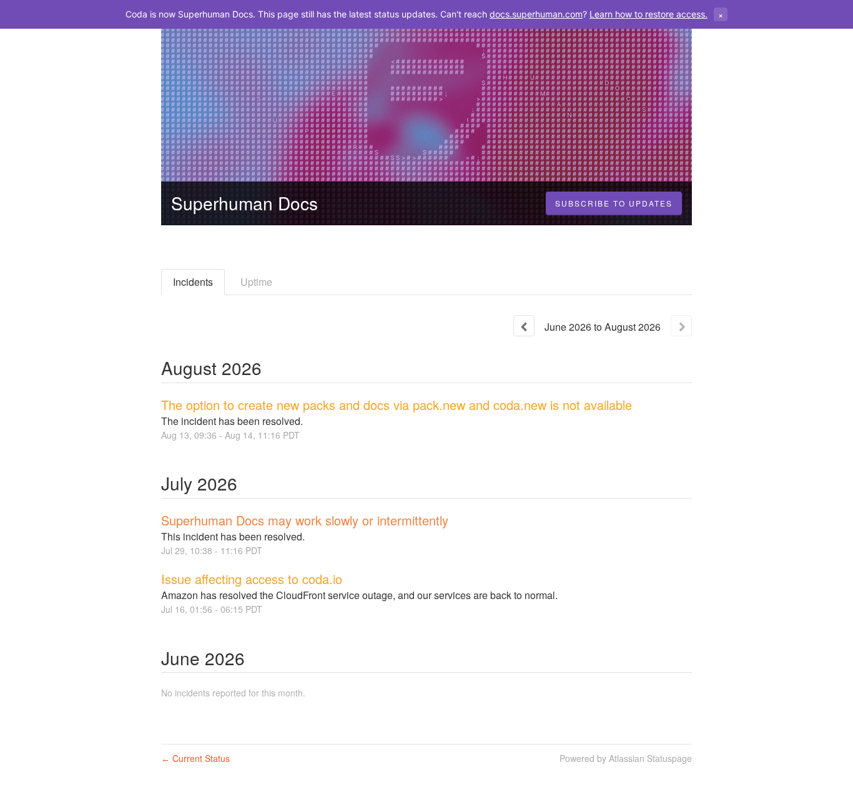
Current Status (195, 758)
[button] (614, 203)
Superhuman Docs (244, 202)
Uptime (256, 282)
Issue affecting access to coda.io (251, 579)
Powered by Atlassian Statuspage (626, 758)
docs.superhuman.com (536, 14)
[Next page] (681, 325)
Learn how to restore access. (648, 14)
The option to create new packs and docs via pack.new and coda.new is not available (396, 405)
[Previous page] (524, 325)
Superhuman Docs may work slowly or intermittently (304, 520)
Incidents (193, 282)
